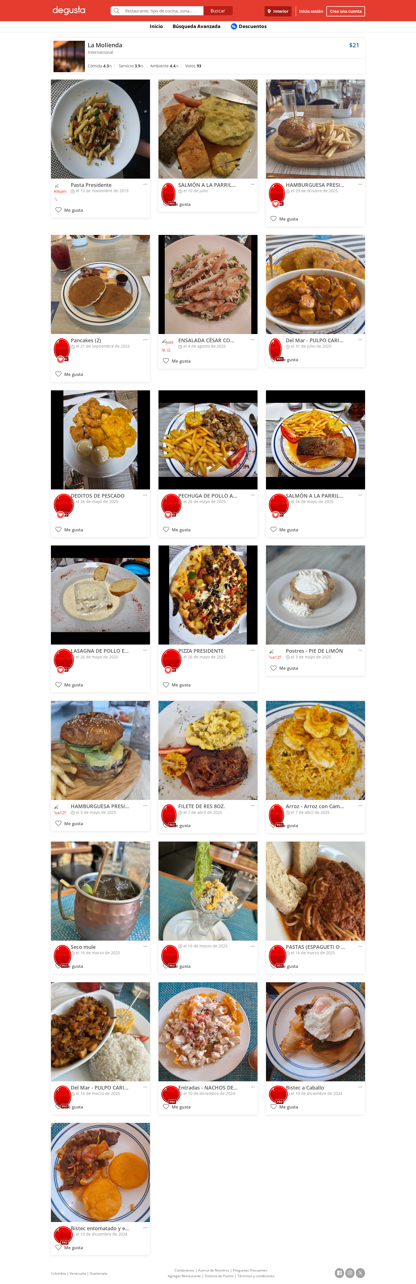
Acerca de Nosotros (213, 1270)
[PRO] (168, 190)
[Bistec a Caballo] (315, 1031)
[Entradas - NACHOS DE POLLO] (208, 1031)
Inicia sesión (311, 11)
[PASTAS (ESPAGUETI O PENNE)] (315, 891)
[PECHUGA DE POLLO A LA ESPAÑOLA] (208, 439)
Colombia (58, 1273)
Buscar (218, 11)
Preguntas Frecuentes (250, 1270)
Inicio (156, 26)
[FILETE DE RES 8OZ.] (208, 750)
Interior (280, 11)
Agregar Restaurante (184, 1276)
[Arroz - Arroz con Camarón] (315, 750)
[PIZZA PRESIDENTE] (208, 595)
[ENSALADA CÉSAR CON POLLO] (208, 284)
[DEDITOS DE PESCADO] (100, 439)
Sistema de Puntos (219, 1276)
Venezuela (78, 1273)
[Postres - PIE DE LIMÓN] (315, 595)
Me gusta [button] (73, 210)
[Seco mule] (100, 891)
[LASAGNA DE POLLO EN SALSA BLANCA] (100, 595)
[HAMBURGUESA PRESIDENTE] (315, 129)
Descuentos (249, 26)
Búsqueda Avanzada (196, 26)
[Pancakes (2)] (100, 284)
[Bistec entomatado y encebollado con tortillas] (100, 1172)
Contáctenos (184, 1270)
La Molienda (105, 45)
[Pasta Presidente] (100, 129)
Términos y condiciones (256, 1276)
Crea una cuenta (346, 11)
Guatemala (98, 1273)
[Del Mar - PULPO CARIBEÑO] (315, 284)
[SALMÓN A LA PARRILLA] (208, 129)
